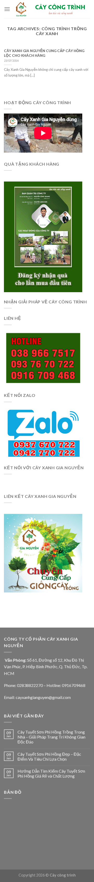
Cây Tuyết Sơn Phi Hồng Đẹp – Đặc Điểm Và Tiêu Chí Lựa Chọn (49, 756)
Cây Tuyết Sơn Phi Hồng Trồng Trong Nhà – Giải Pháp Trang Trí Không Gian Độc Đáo (51, 736)
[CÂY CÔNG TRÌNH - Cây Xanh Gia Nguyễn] (50, 9)
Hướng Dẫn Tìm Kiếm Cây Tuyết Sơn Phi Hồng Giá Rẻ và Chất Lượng (51, 773)
